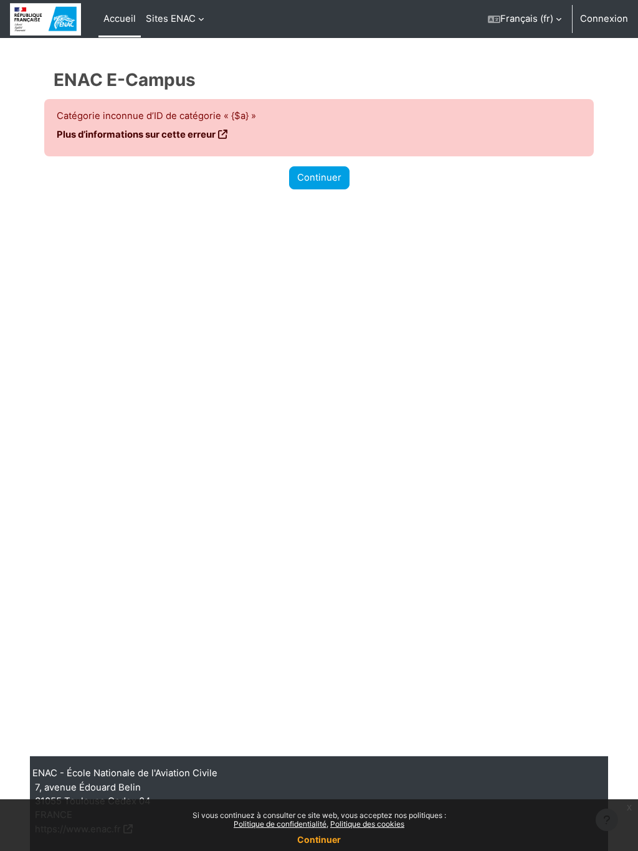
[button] (524, 19)
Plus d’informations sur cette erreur (136, 134)
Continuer (319, 177)
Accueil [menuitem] (119, 18)
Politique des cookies (367, 824)
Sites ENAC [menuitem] (171, 18)
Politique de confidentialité (280, 824)
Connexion (604, 18)
